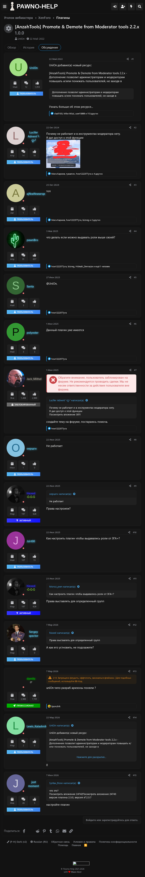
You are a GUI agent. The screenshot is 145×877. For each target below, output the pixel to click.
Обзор (12, 47)
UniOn (21, 38)
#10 (135, 532)
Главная (76, 845)
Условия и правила (84, 841)
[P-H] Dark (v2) (18, 841)
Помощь (63, 845)
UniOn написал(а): (59, 725)
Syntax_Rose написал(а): (62, 783)
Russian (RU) (40, 841)
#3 (135, 184)
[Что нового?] (131, 6)
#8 (135, 439)
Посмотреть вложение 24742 (66, 793)
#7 (135, 369)
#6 (135, 323)
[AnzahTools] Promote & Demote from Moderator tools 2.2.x (87, 73)
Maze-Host (76, 871)
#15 (135, 775)
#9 (135, 485)
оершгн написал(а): (60, 493)
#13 (135, 671)
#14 (135, 717)
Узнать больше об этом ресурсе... (71, 107)
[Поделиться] (127, 59)
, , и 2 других (75, 219)
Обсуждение (50, 47)
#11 (135, 578)
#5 (135, 277)
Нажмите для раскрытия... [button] (91, 756)
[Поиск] (139, 6)
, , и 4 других (77, 173)
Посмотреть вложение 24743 (99, 793)
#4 (135, 231)
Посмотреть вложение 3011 (65, 414)
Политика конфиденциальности (118, 841)
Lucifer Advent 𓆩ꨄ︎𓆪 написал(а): (66, 400)
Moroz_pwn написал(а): (62, 586)
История (28, 47)
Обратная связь (60, 841)
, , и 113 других (76, 113)
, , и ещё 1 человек (80, 266)
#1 (132, 58)
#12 (135, 624)
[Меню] (4, 6)
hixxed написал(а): (59, 632)
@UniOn (51, 283)
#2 (135, 127)
